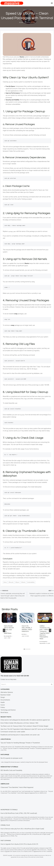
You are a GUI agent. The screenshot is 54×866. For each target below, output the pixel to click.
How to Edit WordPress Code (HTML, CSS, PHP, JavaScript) (19, 813)
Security (11, 582)
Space (17, 582)
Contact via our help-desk (8, 679)
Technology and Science (8, 710)
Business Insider (6, 695)
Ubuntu (23, 582)
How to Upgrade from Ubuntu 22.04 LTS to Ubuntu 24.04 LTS (19, 844)
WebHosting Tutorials (9, 766)
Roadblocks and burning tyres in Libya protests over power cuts (20, 735)
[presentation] (9, 618)
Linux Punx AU (6, 739)
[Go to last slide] (4, 630)
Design (3, 697)
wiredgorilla (8, 636)
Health (3, 702)
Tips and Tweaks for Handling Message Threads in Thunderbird (20, 743)
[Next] (50, 630)
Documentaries (5, 700)
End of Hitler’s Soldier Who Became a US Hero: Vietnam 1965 (19, 723)
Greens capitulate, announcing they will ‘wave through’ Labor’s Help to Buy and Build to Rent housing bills (13, 594)
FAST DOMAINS (6, 840)
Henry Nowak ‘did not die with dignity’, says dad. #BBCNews (9, 629)
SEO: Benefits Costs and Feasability (11, 770)
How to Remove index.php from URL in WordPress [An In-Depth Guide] (22, 829)
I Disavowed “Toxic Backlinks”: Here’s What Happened (17, 787)
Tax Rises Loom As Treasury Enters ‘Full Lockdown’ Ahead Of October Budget (24, 726)
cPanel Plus (5, 825)
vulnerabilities (31, 582)
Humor (3, 705)
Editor (22, 22)
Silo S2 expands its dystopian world (11, 758)
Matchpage (5, 754)
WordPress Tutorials (9, 809)
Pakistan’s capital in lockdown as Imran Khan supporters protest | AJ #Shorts (41, 593)
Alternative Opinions (7, 692)
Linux (5, 582)
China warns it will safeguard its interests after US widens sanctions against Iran (25, 720)
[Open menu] (51, 3)
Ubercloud (5, 784)
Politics (3, 707)
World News (27, 10)
